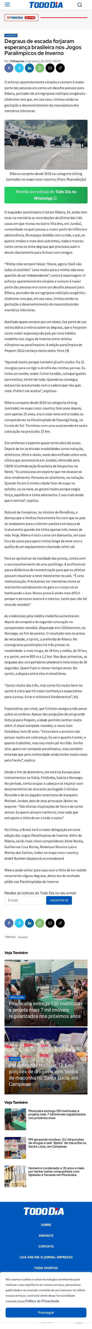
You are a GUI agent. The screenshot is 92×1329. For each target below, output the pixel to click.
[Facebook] (8, 67)
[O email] (50, 67)
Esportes (11, 35)
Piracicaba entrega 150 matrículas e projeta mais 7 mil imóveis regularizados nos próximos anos (57, 1114)
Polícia (14, 1059)
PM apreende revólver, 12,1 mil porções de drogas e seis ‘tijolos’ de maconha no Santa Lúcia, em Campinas (57, 1142)
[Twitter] (19, 67)
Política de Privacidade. (42, 1301)
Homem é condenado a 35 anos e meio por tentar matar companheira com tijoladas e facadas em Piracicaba (56, 1171)
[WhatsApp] (39, 67)
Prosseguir (46, 1312)
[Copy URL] (60, 67)
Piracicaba (17, 997)
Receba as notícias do (46, 195)
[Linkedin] (29, 67)
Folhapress (17, 61)
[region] (46, 1300)
